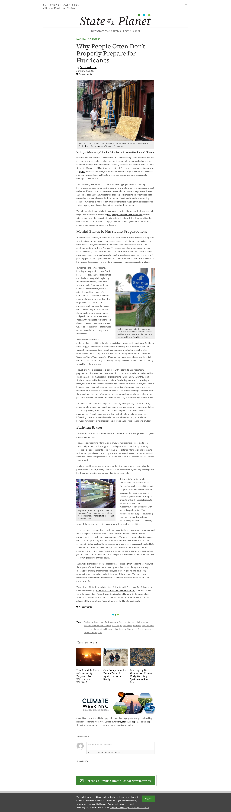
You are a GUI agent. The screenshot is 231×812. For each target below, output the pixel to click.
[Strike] (99, 752)
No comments (85, 74)
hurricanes (88, 629)
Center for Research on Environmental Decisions (105, 622)
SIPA (100, 632)
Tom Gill (136, 337)
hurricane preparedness (143, 625)
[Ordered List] (102, 752)
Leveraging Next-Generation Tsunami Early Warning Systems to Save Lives (142, 676)
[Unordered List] (105, 752)
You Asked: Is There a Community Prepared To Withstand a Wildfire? (88, 676)
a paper (82, 171)
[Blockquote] (109, 752)
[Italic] (92, 752)
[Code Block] (112, 752)
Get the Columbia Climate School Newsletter (116, 781)
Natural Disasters (88, 39)
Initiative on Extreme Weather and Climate (115, 590)
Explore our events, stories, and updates (123, 721)
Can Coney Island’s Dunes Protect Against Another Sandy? (114, 675)
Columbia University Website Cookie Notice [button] (129, 807)
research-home (90, 632)
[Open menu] (186, 5)
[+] (122, 752)
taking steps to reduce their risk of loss (124, 214)
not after (87, 581)
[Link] (115, 752)
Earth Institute (88, 67)
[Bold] (88, 752)
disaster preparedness (122, 625)
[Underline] (95, 752)
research (149, 629)
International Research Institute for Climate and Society (119, 629)
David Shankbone (92, 146)
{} (119, 752)
